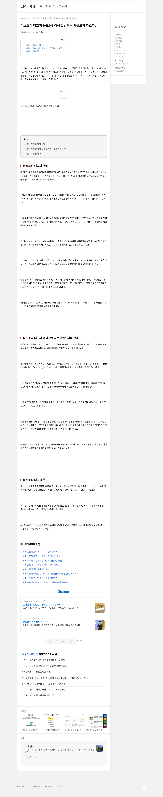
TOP (144, 787)
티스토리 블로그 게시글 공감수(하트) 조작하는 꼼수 (47, 582)
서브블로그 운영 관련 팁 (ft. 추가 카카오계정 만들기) (44, 666)
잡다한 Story (119, 67)
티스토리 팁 (49, 6)
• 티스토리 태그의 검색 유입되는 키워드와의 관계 (43, 47)
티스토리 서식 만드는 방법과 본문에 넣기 (42, 564)
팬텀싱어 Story (121, 47)
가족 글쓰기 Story (121, 50)
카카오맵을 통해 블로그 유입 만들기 (37, 671)
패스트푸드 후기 (121, 71)
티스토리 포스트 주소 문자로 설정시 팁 (41, 578)
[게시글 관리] (63, 641)
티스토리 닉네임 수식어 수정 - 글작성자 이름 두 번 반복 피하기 (51, 573)
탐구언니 (60, 786)
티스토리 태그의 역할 (36, 144)
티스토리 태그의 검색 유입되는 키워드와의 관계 (47, 149)
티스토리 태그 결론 (35, 154)
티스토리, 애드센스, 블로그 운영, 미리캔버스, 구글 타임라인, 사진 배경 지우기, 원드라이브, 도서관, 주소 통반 (60, 750)
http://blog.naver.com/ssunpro (35, 618)
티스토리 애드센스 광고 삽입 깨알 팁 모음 (42, 556)
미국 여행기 (62, 6)
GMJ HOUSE (120, 27)
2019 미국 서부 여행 (122, 63)
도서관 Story (120, 41)
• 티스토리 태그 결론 (31, 50)
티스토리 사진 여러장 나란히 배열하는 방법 (43, 560)
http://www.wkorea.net (32, 601)
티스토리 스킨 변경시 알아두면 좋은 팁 (41, 551)
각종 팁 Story (120, 44)
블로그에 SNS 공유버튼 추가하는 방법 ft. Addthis (43, 683)
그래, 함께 (28, 6)
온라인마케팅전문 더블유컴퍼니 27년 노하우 (43, 604)
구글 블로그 (48, 786)
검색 (138, 6)
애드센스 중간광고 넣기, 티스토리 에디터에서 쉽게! (43, 660)
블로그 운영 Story (121, 53)
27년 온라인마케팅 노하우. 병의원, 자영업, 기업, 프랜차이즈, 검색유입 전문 (53, 607)
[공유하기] (57, 641)
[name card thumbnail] (99, 748)
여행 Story (118, 60)
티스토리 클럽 (35, 786)
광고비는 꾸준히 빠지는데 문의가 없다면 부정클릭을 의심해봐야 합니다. (51, 625)
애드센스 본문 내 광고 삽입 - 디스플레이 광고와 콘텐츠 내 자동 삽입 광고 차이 (55, 677)
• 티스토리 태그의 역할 (32, 44)
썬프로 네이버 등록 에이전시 (36, 621)
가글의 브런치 (21, 786)
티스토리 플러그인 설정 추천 (37, 569)
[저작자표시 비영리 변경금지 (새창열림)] (79, 640)
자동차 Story (120, 38)
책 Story (118, 35)
